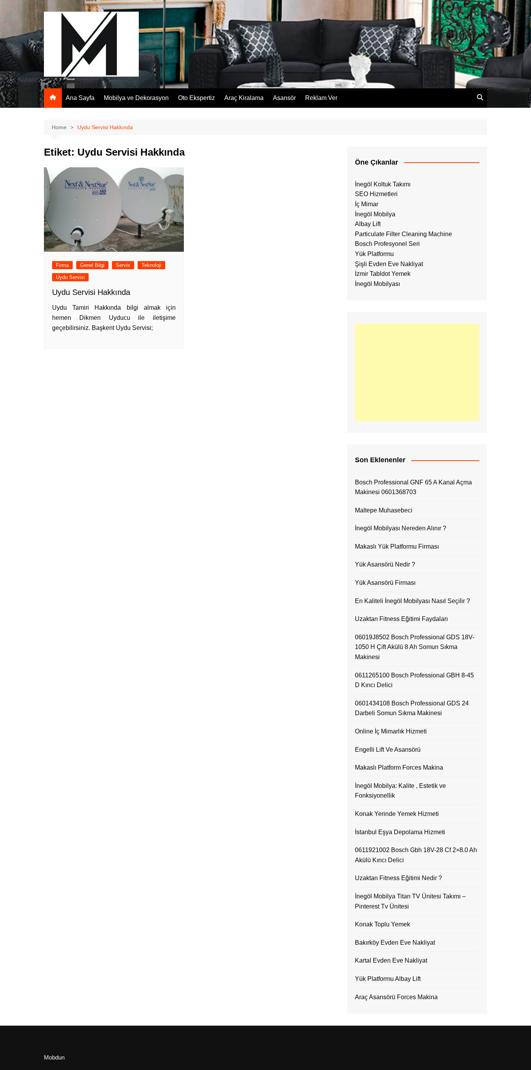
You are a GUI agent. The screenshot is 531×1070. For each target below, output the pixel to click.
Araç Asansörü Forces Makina (396, 997)
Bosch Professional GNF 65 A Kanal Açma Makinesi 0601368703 (413, 487)
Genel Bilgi (92, 265)
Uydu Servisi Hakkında (91, 292)
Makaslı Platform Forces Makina (399, 767)
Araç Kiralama (244, 98)
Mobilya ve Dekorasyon (136, 98)
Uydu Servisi (70, 277)
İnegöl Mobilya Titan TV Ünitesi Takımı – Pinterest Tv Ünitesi (410, 901)
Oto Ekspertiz (196, 98)
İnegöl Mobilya (375, 214)
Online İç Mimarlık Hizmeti (391, 731)
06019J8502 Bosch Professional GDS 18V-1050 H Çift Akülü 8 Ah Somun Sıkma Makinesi (414, 647)
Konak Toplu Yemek (382, 924)
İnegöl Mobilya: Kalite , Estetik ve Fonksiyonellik (400, 790)
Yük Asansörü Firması (385, 582)
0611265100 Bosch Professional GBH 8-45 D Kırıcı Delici (414, 680)
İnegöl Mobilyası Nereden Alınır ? (400, 528)
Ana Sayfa (80, 98)
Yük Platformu (374, 254)
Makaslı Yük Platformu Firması (397, 546)
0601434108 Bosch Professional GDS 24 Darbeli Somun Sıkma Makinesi (412, 708)
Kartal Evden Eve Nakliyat (391, 960)
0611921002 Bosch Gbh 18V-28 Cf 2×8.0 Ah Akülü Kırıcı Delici (416, 855)
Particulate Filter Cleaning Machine (403, 234)
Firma (62, 265)
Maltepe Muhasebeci (383, 510)
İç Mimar (366, 204)
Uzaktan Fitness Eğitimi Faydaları (401, 619)
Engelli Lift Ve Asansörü (388, 749)
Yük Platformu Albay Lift (388, 978)
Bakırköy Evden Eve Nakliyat (395, 942)
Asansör (284, 98)
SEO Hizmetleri (376, 194)
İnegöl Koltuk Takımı (382, 184)
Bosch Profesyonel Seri (387, 243)
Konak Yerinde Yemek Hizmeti (397, 813)
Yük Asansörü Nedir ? (385, 564)
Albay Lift (368, 224)
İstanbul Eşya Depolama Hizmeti (400, 832)
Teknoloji (151, 265)
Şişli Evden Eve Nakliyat (389, 264)
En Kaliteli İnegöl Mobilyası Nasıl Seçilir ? (412, 601)
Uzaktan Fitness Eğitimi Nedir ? (398, 878)
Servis (123, 265)
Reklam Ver (321, 98)
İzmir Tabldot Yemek (382, 273)
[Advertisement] (417, 372)
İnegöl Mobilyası (377, 284)
